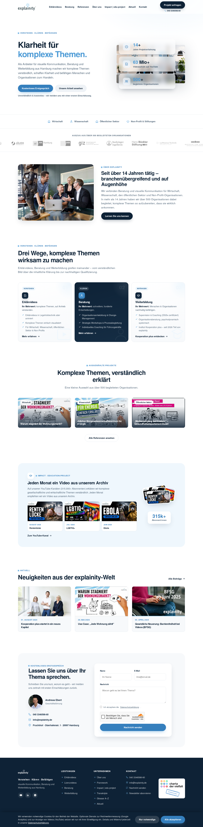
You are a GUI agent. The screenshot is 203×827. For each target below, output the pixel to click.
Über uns (97, 6)
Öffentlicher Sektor (109, 121)
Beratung (69, 6)
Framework (102, 782)
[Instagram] (35, 795)
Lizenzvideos (70, 782)
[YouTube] (21, 795)
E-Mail (137, 670)
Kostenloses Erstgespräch (35, 88)
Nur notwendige (147, 819)
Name (102, 670)
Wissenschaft (81, 121)
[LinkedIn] (28, 795)
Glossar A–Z (103, 798)
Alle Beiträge (175, 578)
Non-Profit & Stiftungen (143, 121)
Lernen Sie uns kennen (117, 216)
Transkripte (102, 793)
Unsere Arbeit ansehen (71, 88)
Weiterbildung (70, 793)
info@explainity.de (138, 782)
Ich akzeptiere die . (122, 707)
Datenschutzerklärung (129, 707)
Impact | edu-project (115, 6)
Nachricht (104, 684)
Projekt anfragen (172, 5)
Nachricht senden (133, 727)
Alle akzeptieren (173, 819)
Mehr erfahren (29, 336)
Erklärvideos (55, 6)
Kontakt (143, 6)
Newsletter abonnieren (140, 793)
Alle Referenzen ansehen (101, 438)
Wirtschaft (57, 121)
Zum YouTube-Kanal (37, 535)
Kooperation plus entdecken (150, 336)
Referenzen (83, 6)
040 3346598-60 (174, 10)
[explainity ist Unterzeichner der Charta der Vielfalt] (172, 788)
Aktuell (132, 6)
